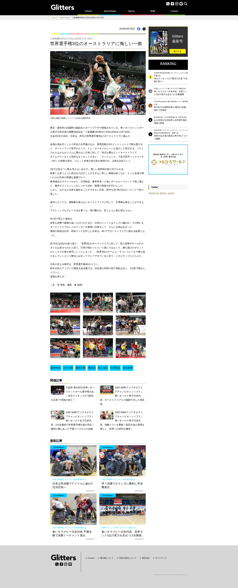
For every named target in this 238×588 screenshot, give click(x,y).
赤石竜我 (127, 368)
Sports (131, 11)
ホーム (54, 18)
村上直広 (103, 368)
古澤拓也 (115, 368)
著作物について (107, 558)
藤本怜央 (55, 368)
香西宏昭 (80, 368)
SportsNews (110, 11)
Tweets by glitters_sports (161, 193)
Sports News (64, 18)
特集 (153, 11)
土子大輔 (68, 368)
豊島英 (91, 368)
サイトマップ (161, 558)
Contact (174, 11)
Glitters (88, 11)
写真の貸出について (127, 558)
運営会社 (146, 558)
